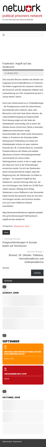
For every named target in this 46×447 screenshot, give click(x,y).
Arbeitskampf (18, 226)
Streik (27, 226)
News (6, 232)
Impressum (17, 441)
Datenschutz (7, 441)
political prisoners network (22, 16)
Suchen (5, 268)
